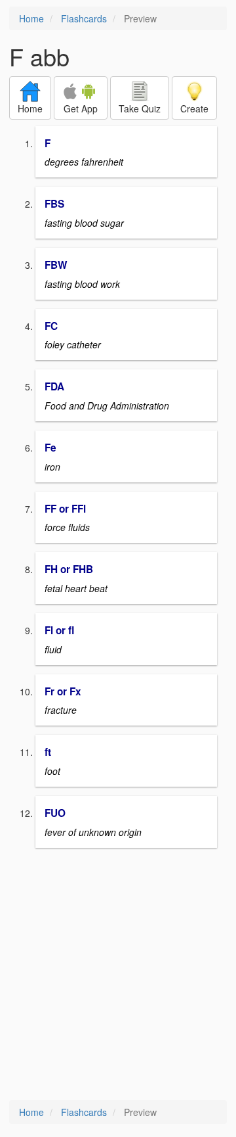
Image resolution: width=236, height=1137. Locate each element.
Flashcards (84, 18)
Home (31, 18)
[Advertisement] (118, 975)
